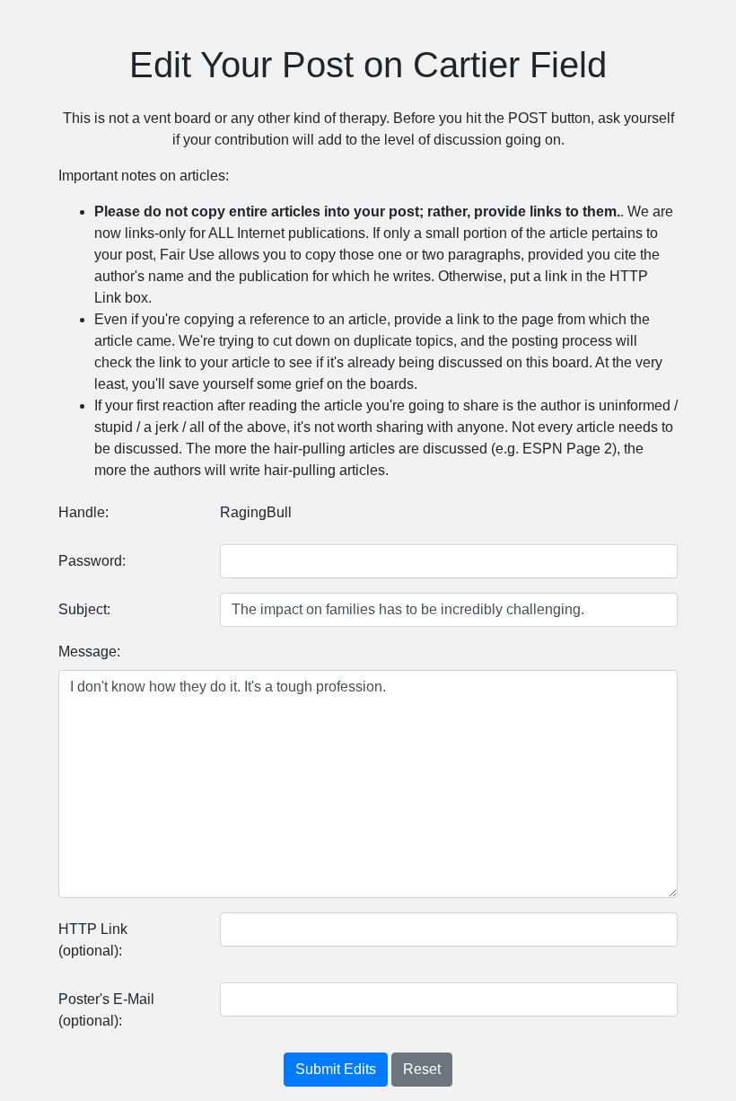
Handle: (83, 512)
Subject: (84, 609)
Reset (422, 1069)
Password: (92, 560)
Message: (89, 651)
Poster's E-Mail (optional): (106, 1009)
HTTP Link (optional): (92, 939)
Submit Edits (335, 1069)
